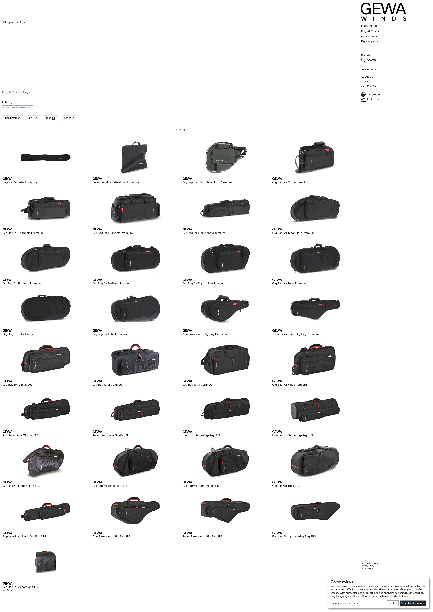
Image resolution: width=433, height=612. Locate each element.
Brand (49, 118)
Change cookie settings (344, 603)
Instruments (369, 26)
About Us (367, 76)
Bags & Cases (370, 31)
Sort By (32, 118)
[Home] (383, 11)
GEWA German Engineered (16, 108)
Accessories (369, 36)
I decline (392, 603)
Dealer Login (369, 69)
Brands (365, 55)
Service (365, 81)
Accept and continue (413, 603)
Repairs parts (369, 41)
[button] (396, 94)
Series (68, 118)
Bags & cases (11, 92)
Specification (11, 118)
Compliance (368, 85)
